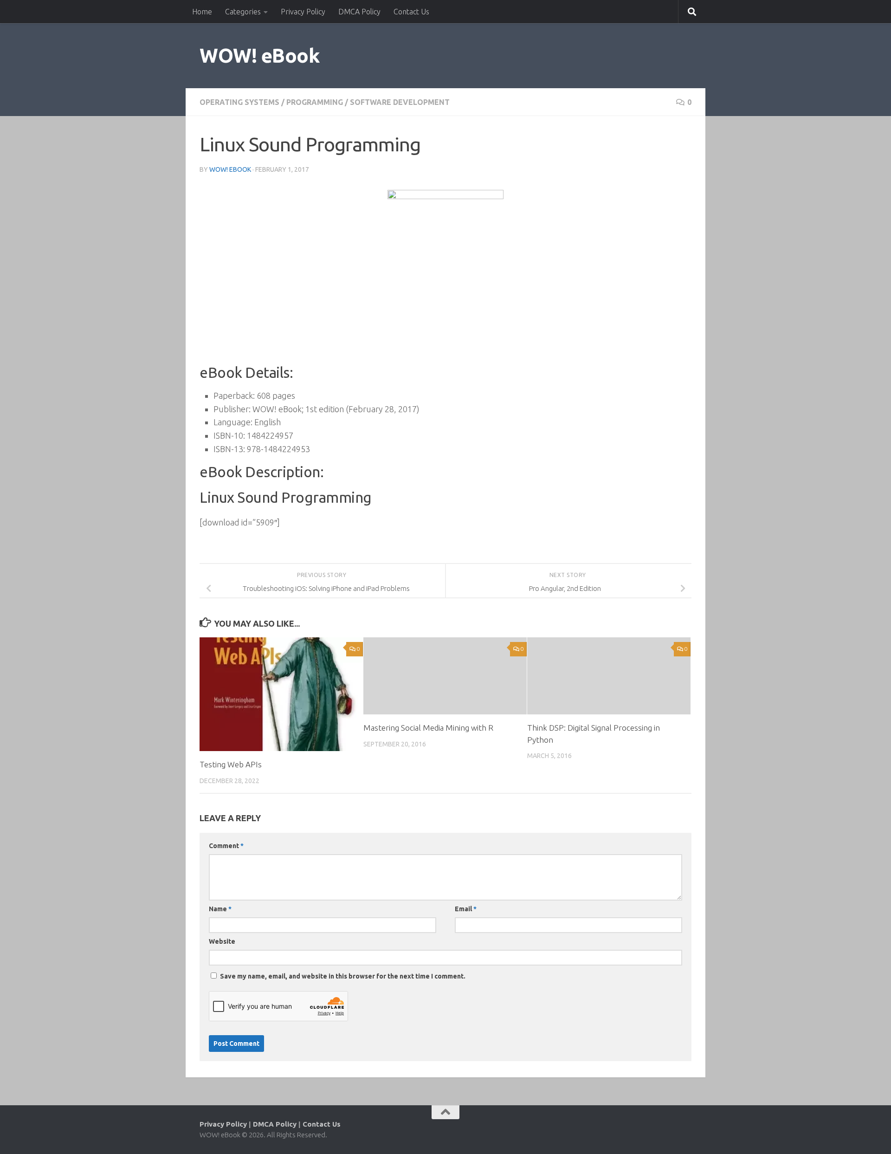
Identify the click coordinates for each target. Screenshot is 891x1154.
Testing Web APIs (231, 764)
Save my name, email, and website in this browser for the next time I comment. (342, 976)
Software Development (400, 102)
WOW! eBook (260, 55)
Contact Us (411, 11)
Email (466, 909)
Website (222, 941)
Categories (243, 11)
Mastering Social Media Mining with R (428, 727)
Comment (226, 845)
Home (202, 11)
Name (220, 909)
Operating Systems (239, 102)
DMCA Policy (359, 11)
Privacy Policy (303, 11)
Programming (314, 102)
